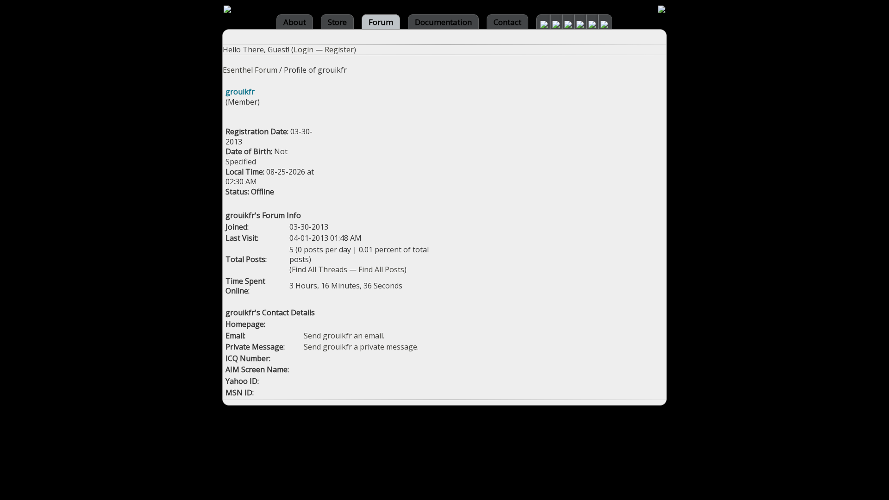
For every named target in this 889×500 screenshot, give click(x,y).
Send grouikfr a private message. (361, 347)
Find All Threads (319, 269)
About (294, 22)
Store (337, 22)
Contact (507, 22)
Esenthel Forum (250, 70)
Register (339, 49)
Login (303, 49)
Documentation (443, 22)
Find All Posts (381, 269)
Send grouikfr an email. (344, 336)
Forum (381, 22)
